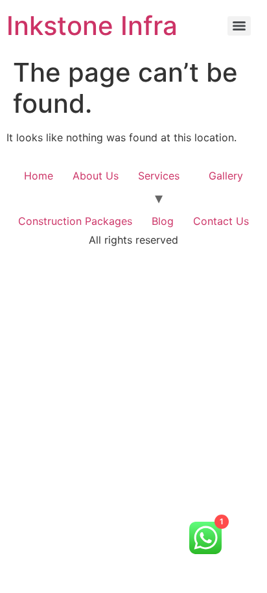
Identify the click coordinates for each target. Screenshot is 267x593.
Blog (163, 221)
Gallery (226, 175)
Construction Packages (75, 221)
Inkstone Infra (92, 25)
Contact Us (221, 221)
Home (38, 175)
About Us (96, 175)
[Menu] (239, 26)
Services (159, 175)
